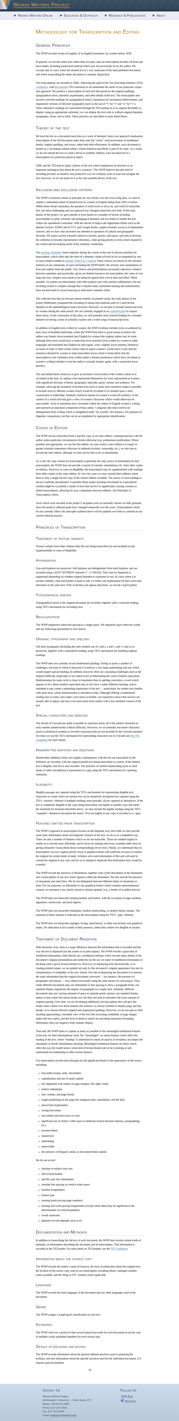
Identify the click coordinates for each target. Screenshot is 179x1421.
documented (61, 87)
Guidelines (42, 87)
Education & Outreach (81, 15)
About (161, 15)
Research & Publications (127, 15)
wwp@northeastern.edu (63, 1415)
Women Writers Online (35, 15)
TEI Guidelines (119, 1248)
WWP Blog (127, 1396)
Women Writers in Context (80, 260)
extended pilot (117, 311)
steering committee (51, 252)
